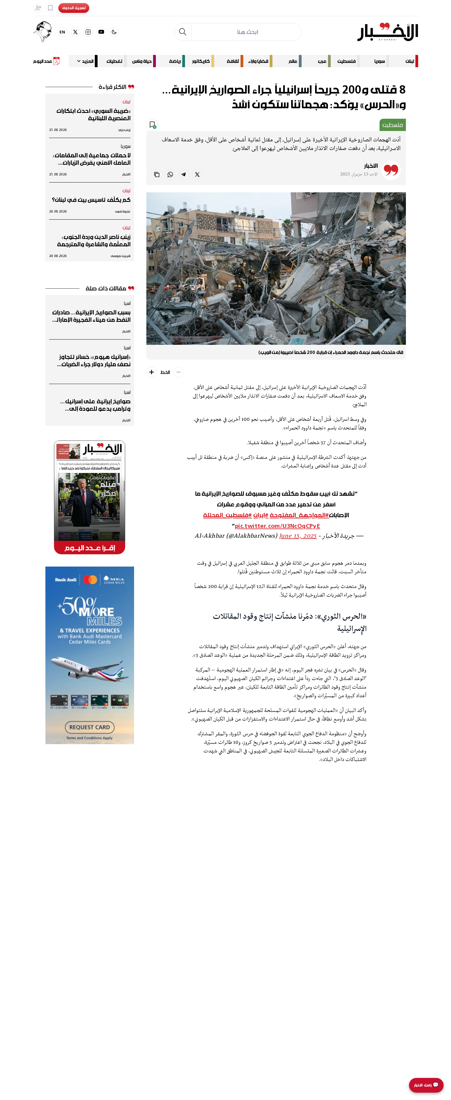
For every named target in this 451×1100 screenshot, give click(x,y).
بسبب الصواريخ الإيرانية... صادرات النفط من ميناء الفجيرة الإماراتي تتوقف (91, 316)
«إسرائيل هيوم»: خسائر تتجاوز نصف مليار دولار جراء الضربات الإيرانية (94, 360)
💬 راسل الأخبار (426, 1085)
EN (62, 32)
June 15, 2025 (298, 536)
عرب (322, 61)
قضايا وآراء (258, 61)
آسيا (127, 303)
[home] (387, 32)
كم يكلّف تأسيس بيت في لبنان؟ (91, 199)
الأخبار (371, 166)
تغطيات (114, 61)
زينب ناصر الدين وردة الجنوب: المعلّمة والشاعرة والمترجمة (93, 240)
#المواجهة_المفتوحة (299, 515)
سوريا (379, 61)
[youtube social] (101, 32)
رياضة (175, 61)
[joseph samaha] (45, 32)
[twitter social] (75, 32)
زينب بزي (124, 129)
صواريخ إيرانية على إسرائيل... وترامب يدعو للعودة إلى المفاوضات (95, 405)
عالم (293, 61)
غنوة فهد (122, 211)
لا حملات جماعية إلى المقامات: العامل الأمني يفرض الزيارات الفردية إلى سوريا (92, 159)
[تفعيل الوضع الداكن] (114, 32)
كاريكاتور (201, 61)
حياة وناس (142, 61)
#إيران (260, 515)
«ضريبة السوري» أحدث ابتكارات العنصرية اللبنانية (93, 114)
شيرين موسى (120, 255)
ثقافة (233, 61)
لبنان (410, 61)
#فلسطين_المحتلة (227, 515)
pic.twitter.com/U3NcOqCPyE (277, 525)
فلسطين (346, 61)
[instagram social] (88, 32)
